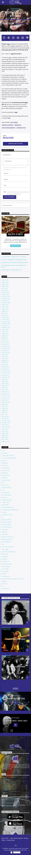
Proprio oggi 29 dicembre (15, 666)
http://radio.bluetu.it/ (9, 800)
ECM (3, 482)
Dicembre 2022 (6, 371)
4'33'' (3, 450)
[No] (29, 851)
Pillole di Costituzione (7, 537)
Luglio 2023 (5, 356)
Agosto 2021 (5, 404)
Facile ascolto (5, 485)
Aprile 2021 (5, 412)
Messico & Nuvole (6, 519)
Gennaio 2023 (5, 369)
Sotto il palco (5, 571)
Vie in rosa (4, 583)
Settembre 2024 (6, 327)
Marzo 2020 (5, 439)
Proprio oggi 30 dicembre (15, 639)
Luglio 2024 (5, 331)
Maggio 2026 (5, 286)
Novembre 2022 (6, 373)
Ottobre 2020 (5, 425)
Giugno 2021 (5, 408)
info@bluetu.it (8, 806)
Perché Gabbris (7, 779)
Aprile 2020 (5, 437)
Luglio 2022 (5, 381)
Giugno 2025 (5, 309)
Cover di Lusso (6, 470)
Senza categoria (6, 566)
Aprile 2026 (5, 288)
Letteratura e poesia (7, 514)
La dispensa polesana (7, 507)
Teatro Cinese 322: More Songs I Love (12, 270)
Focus (3, 490)
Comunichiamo (6, 468)
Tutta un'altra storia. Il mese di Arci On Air (13, 579)
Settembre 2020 (6, 427)
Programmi (6, 784)
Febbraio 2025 (5, 317)
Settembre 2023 (6, 352)
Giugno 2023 (5, 358)
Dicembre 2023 (6, 346)
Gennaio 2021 (5, 418)
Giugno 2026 (5, 284)
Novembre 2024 (6, 323)
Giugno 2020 (5, 433)
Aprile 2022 (5, 387)
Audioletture (5, 463)
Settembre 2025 (6, 302)
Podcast (5, 788)
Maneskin (18, 125)
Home (5, 777)
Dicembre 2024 (6, 321)
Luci (3, 517)
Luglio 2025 (5, 307)
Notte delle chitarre (7, 527)
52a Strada (4, 453)
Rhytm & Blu (5, 554)
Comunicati (5, 465)
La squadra (6, 786)
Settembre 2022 (6, 377)
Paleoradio (4, 532)
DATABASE (5, 473)
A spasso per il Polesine (8, 455)
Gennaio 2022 (5, 394)
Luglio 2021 (5, 406)
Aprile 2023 (5, 362)
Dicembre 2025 (6, 296)
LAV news (4, 512)
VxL (2, 586)
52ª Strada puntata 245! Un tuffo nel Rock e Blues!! (14, 266)
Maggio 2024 (5, 336)
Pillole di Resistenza (7, 539)
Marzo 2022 (5, 389)
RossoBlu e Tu (5, 561)
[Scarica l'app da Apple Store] (16, 823)
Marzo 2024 (5, 340)
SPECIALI (4, 574)
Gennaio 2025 (5, 319)
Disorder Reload (6, 480)
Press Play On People (7, 547)
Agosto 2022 (5, 379)
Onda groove (5, 529)
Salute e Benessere (7, 564)
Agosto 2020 (5, 429)
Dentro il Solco (6, 475)
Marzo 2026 (5, 290)
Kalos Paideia (5, 505)
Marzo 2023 (5, 365)
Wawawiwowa (5, 588)
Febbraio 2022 (5, 391)
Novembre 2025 (6, 298)
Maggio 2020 (5, 435)
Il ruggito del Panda (7, 500)
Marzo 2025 (5, 315)
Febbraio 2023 (5, 367)
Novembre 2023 (6, 348)
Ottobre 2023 (5, 350)
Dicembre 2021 (6, 396)
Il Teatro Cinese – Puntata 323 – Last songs (14, 257)
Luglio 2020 (5, 431)
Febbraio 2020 (5, 441)
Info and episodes (15, 246)
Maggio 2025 (5, 311)
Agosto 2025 (5, 305)
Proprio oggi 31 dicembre (16, 611)
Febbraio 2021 (5, 416)
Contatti (5, 790)
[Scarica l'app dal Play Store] (16, 816)
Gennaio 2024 (5, 344)
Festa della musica (6, 487)
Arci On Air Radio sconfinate (9, 458)
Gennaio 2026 (5, 294)
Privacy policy (16, 852)
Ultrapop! (4, 581)
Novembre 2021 (6, 398)
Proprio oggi (15, 10)
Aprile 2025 (5, 313)
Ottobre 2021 (5, 400)
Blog (4, 782)
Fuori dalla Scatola (6, 495)
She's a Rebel (5, 569)
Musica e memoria (7, 522)
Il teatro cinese (6, 502)
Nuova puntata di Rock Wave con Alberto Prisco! (15, 262)
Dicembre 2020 (6, 420)
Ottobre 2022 (5, 375)
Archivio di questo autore (15, 144)
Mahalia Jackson (7, 125)
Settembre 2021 (6, 402)
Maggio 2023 (5, 360)
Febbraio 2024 (5, 342)
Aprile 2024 (5, 338)
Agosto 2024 (5, 329)
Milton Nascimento (8, 128)
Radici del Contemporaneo (9, 551)
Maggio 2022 (5, 385)
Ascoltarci (4, 460)
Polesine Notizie (6, 542)
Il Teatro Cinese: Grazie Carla (15, 720)
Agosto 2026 (5, 280)
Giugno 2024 (5, 334)
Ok (11, 852)
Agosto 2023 (5, 354)
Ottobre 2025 (5, 300)
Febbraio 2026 (5, 292)
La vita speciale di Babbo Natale (10, 510)
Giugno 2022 (5, 383)
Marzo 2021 (5, 414)
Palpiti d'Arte (5, 534)
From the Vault (6, 492)
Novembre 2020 (6, 423)
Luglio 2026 (5, 282)
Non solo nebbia (6, 524)
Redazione (20, 24)
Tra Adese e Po (6, 576)
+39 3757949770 (8, 803)
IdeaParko (4, 497)
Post (3, 544)
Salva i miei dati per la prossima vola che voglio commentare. (18, 192)
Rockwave (4, 559)
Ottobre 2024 (5, 325)
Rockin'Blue (5, 556)
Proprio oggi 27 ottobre (16, 698)
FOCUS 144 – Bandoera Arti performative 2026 (14, 260)
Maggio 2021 (5, 410)
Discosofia (4, 477)
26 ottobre (13, 122)
